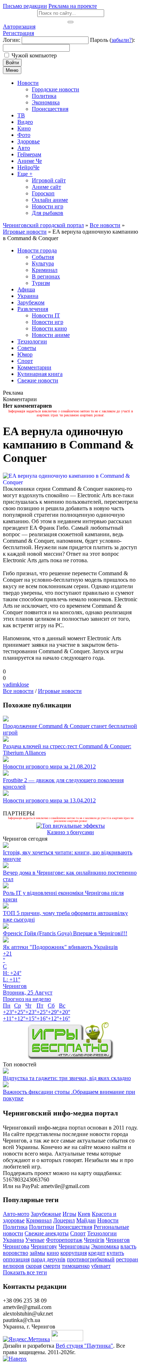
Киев (84, 1214)
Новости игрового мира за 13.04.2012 (49, 800)
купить (115, 1253)
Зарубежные (46, 1214)
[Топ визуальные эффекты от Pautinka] (70, 826)
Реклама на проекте (72, 6)
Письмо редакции (25, 6)
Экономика (105, 1246)
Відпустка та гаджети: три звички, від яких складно (67, 1078)
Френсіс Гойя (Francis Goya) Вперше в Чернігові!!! (65, 933)
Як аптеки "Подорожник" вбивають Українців (60, 947)
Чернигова (16, 1246)
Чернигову (44, 1246)
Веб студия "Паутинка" (84, 1346)
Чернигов (118, 1240)
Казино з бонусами (70, 832)
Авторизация (19, 26)
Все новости (18, 691)
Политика (15, 1227)
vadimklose (16, 684)
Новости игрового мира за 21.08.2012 (49, 766)
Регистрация (18, 33)
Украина (13, 1240)
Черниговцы (74, 1246)
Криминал (39, 1220)
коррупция (73, 1253)
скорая (34, 1266)
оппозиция (16, 1259)
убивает (101, 1266)
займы (37, 1253)
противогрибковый (91, 1259)
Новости (108, 1220)
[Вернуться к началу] (15, 1359)
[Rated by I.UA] (67, 1339)
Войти (12, 62)
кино (53, 1253)
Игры (69, 1214)
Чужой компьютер (34, 55)
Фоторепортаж (64, 1240)
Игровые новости (60, 691)
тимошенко (76, 1266)
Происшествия (74, 1227)
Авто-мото (16, 1214)
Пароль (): (112, 40)
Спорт (78, 1233)
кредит (96, 1253)
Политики (41, 1227)
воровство (15, 1253)
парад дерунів (48, 1259)
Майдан (86, 1220)
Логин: (11, 40)
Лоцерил (64, 1220)
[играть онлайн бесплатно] (70, 1058)
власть (128, 1246)
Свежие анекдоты (47, 1233)
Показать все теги (25, 1272)
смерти (51, 1266)
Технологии (102, 1233)
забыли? (121, 40)
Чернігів (94, 1240)
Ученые (34, 1240)
